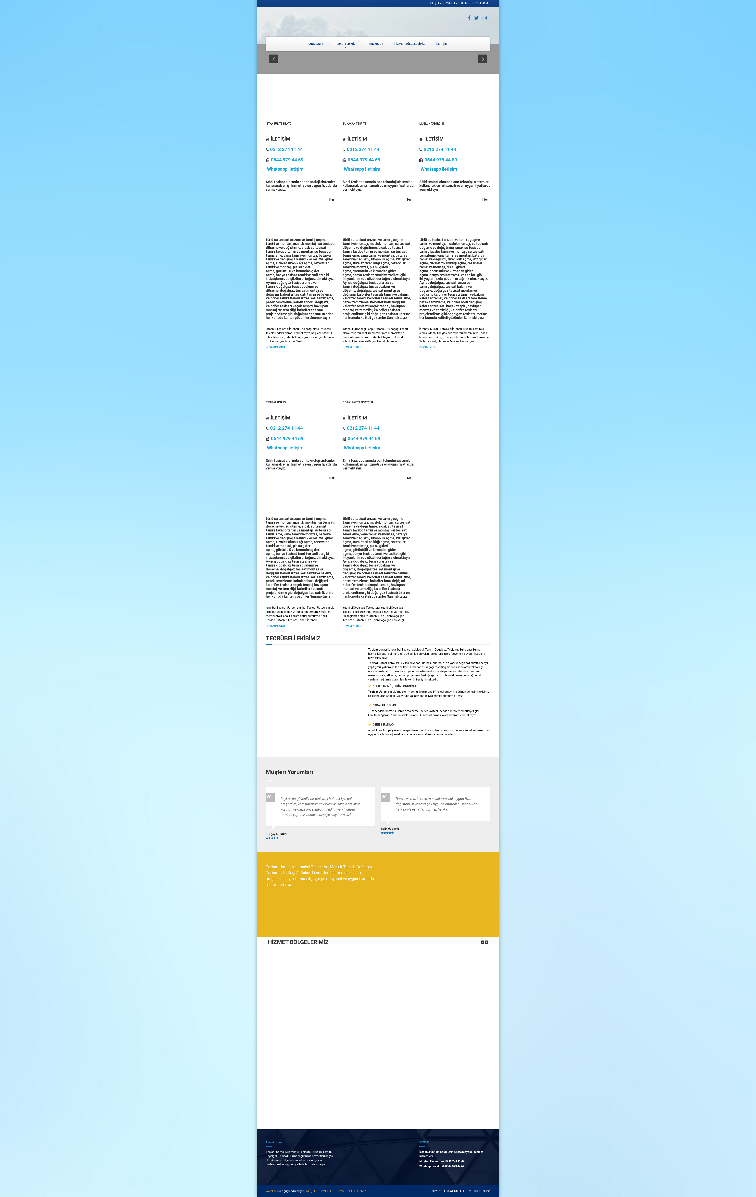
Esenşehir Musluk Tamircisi (299, 990)
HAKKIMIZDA (375, 43)
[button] (273, 59)
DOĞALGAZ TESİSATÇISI (358, 402)
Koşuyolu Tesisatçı (366, 990)
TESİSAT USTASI (276, 402)
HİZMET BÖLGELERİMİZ (475, 3)
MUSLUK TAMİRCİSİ (431, 123)
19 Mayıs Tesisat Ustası (299, 1031)
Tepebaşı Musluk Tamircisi (366, 1031)
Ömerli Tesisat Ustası (366, 1073)
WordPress (273, 1191)
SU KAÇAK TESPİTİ (354, 123)
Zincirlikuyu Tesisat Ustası (300, 1114)
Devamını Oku (275, 347)
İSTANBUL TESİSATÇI (279, 123)
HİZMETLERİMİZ (345, 43)
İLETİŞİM (441, 43)
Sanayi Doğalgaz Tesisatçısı (433, 1073)
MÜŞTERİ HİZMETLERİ (444, 3)
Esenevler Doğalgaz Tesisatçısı (300, 1073)
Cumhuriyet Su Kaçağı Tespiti (433, 1031)
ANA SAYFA (316, 43)
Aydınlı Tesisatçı (433, 990)
